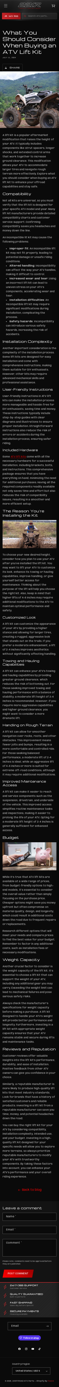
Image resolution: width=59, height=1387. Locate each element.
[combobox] (39, 16)
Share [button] (15, 67)
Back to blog (32, 1189)
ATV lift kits (18, 456)
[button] (6, 6)
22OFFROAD (18, 1381)
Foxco (51, 1381)
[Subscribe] (47, 1326)
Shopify (40, 1381)
